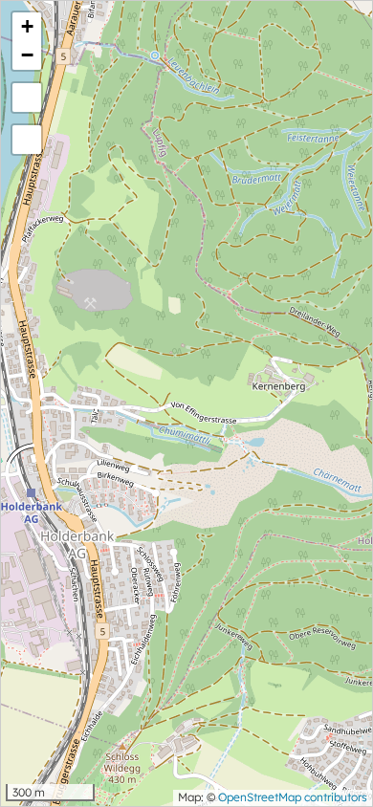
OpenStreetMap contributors (292, 797)
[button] (26, 26)
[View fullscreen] (26, 97)
